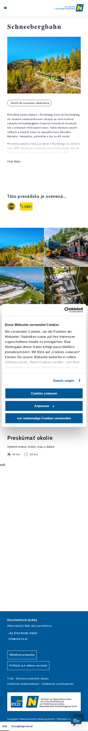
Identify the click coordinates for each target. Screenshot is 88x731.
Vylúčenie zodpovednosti (23, 683)
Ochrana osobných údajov (32, 678)
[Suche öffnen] (19, 8)
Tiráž (10, 678)
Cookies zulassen (44, 393)
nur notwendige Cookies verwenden (44, 418)
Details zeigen (63, 380)
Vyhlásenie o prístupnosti (57, 683)
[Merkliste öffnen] (15, 8)
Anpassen (41, 406)
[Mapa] (12, 8)
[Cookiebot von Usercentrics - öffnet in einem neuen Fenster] (64, 310)
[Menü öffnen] (5, 8)
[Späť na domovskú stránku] (69, 7)
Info (4, 726)
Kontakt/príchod (22, 726)
